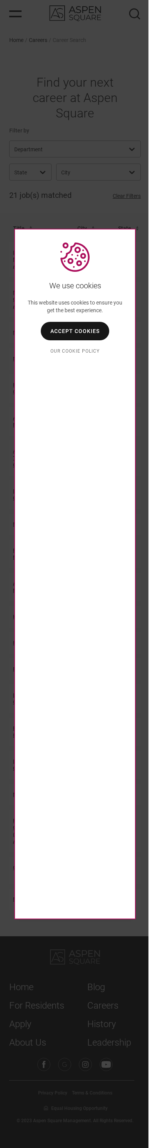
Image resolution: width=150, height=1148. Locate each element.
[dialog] (75, 573)
